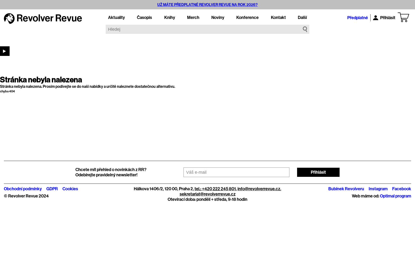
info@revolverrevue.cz (259, 188)
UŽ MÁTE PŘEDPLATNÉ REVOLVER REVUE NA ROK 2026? (207, 4)
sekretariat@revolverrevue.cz (208, 194)
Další (302, 17)
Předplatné (357, 17)
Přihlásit (387, 17)
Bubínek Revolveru (346, 188)
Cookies (70, 188)
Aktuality (116, 17)
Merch (193, 17)
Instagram (378, 188)
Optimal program (395, 196)
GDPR (52, 188)
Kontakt (278, 17)
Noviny (217, 17)
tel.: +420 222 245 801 (215, 188)
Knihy (169, 17)
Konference (247, 17)
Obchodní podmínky (23, 188)
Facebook (401, 188)
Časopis (144, 17)
